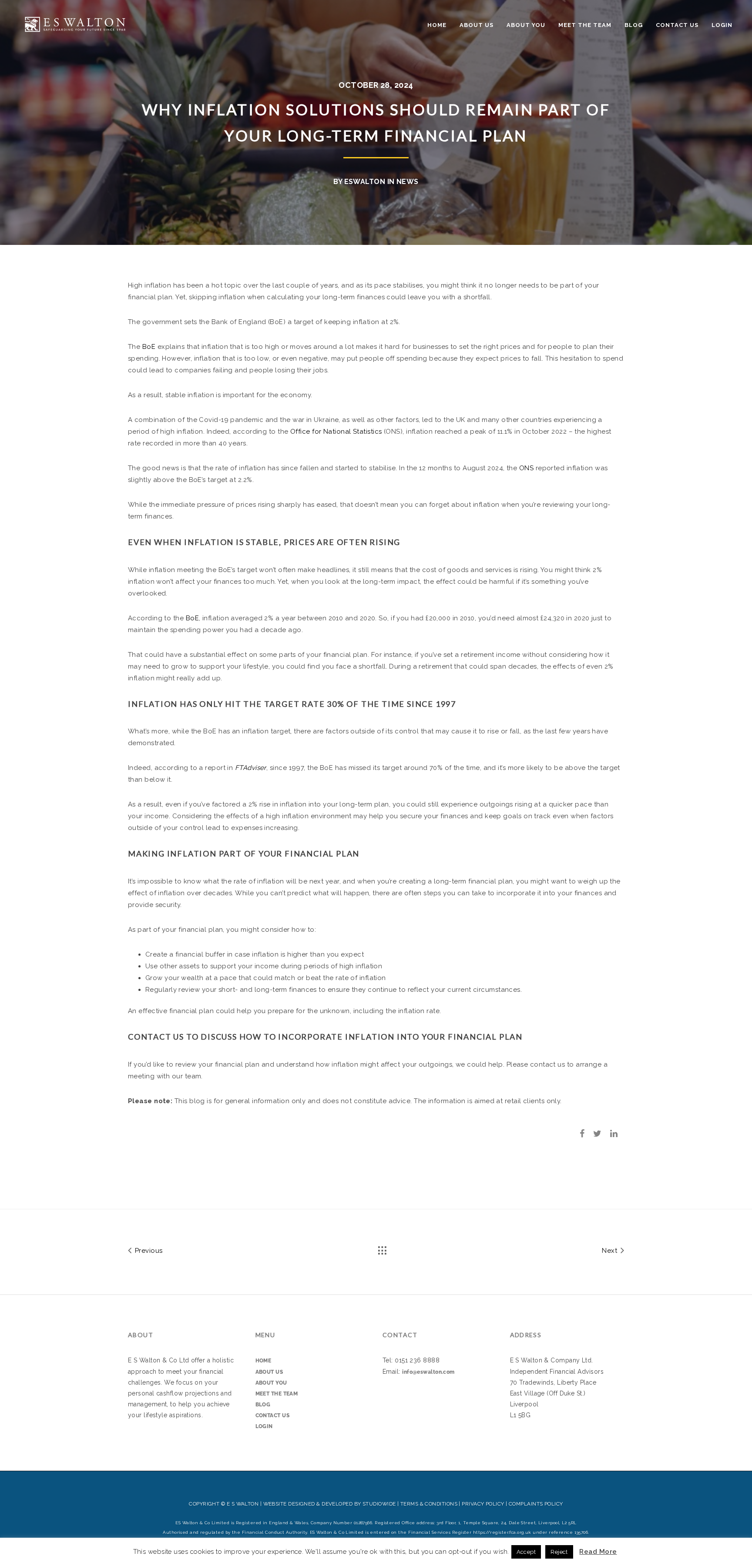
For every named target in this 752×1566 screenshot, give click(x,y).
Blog (633, 25)
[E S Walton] (75, 23)
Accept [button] (526, 1552)
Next (610, 1251)
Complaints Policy (536, 1504)
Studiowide (379, 1504)
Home (436, 25)
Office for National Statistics (336, 431)
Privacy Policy (483, 1504)
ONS (526, 468)
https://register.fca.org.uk (502, 1532)
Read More (598, 1552)
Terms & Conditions (428, 1504)
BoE (148, 347)
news (407, 181)
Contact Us (677, 25)
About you (526, 25)
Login (722, 25)
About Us (477, 25)
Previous (147, 1251)
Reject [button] (559, 1552)
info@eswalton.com (428, 1372)
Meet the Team (584, 25)
